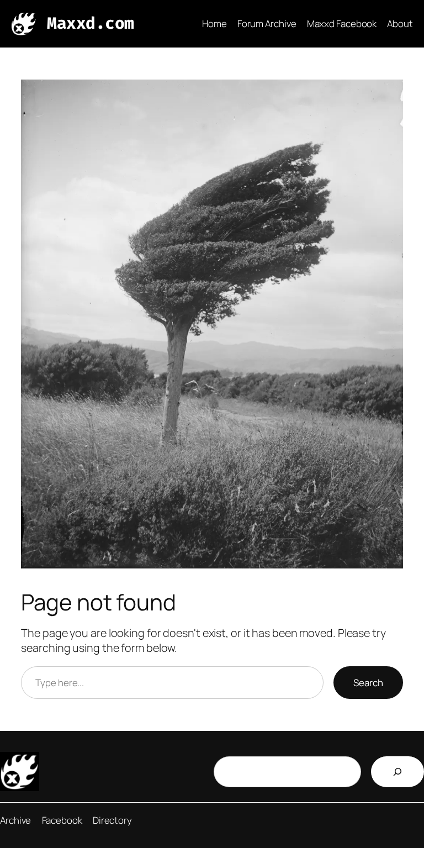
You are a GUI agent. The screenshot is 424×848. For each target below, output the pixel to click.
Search (368, 682)
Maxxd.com (90, 23)
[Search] (397, 771)
